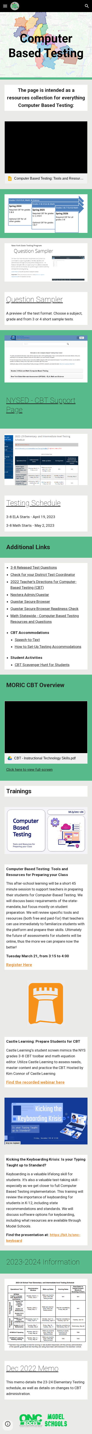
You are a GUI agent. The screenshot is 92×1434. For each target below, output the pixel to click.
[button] (5, 6)
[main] (46, 45)
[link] (46, 152)
